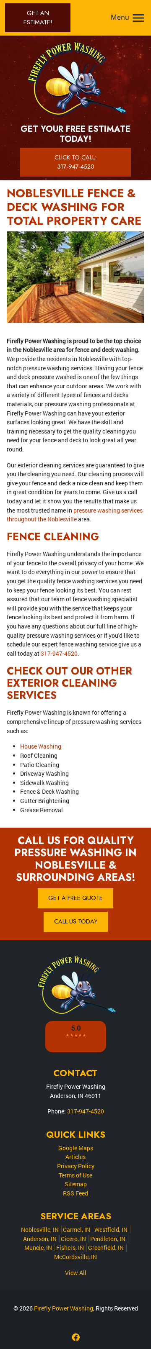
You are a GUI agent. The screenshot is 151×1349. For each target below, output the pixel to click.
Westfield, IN (111, 1230)
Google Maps (75, 1148)
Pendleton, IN (107, 1239)
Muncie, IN (38, 1248)
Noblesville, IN (40, 1230)
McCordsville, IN (75, 1257)
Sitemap (76, 1184)
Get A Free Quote (75, 898)
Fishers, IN (70, 1248)
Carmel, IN (76, 1230)
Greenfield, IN (106, 1248)
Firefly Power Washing (63, 1308)
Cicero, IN (73, 1239)
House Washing (40, 746)
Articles (75, 1157)
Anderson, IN (40, 1239)
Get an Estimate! (37, 17)
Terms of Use (75, 1175)
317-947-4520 (59, 653)
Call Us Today (75, 921)
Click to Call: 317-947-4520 (75, 162)
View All (75, 1273)
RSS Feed (75, 1193)
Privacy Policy (75, 1166)
